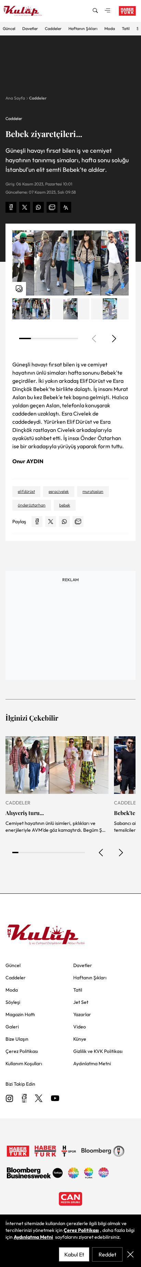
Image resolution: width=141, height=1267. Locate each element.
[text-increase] (65, 207)
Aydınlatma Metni (33, 1237)
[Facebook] (24, 1099)
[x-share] (24, 207)
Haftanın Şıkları (83, 28)
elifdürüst (26, 491)
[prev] (101, 852)
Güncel (9, 28)
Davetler (30, 28)
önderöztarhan (32, 505)
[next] (113, 338)
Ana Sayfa (15, 98)
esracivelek (59, 491)
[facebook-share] (10, 207)
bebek (64, 505)
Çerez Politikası (81, 1230)
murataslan (92, 491)
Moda (109, 28)
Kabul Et (74, 1254)
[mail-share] (52, 207)
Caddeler (53, 28)
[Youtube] (55, 1099)
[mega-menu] (107, 11)
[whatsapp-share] (38, 207)
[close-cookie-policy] (130, 1254)
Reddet (107, 1254)
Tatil (126, 28)
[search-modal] (95, 11)
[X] (39, 1099)
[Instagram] (9, 1099)
